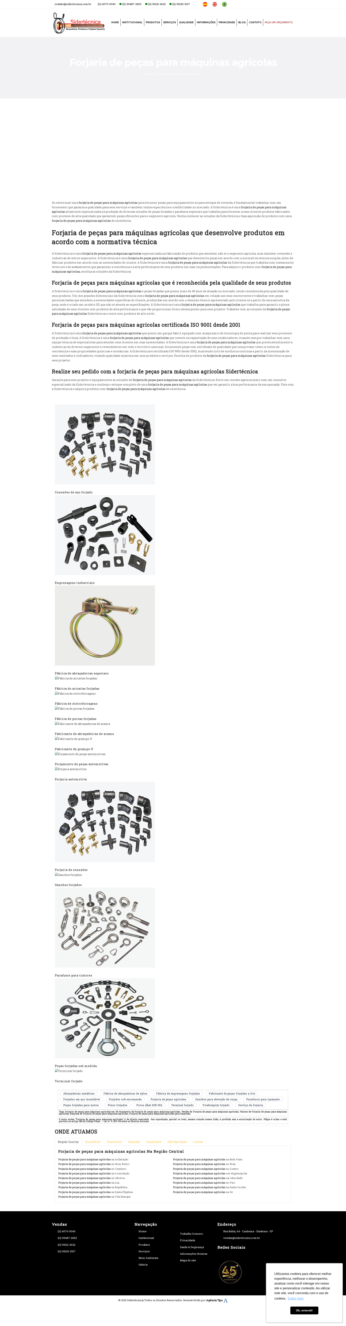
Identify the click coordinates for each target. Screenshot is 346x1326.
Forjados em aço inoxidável (81, 1099)
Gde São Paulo (177, 1142)
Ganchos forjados (68, 885)
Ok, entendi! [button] (304, 1310)
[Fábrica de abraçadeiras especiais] (105, 625)
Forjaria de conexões (71, 870)
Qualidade (186, 22)
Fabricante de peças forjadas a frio (232, 1093)
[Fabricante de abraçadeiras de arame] (82, 723)
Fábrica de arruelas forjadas (77, 688)
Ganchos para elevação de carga (216, 1099)
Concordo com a (219, 167)
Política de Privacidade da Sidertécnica (230, 167)
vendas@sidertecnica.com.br (241, 1238)
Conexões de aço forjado (74, 492)
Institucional (132, 22)
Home (115, 22)
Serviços (169, 22)
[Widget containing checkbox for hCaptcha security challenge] (215, 181)
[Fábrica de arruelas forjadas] (76, 678)
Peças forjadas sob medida (76, 1066)
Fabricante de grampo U (74, 749)
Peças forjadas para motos (81, 1105)
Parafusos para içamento (263, 1099)
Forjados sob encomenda (125, 1099)
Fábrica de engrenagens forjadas (178, 1093)
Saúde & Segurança (192, 1247)
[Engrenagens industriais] (105, 535)
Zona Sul (134, 1142)
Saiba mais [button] (296, 1298)
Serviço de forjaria (250, 1105)
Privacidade (227, 22)
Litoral (198, 1142)
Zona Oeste (114, 1142)
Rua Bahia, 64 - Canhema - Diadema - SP (248, 1231)
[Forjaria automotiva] (70, 769)
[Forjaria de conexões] (105, 821)
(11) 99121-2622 (66, 1244)
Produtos (153, 22)
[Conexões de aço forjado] (105, 444)
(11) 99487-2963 (67, 1238)
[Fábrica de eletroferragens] (75, 693)
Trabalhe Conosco (191, 1233)
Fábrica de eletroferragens (76, 703)
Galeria (143, 1264)
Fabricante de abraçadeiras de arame (84, 734)
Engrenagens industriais (75, 583)
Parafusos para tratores (73, 975)
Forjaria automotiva (71, 779)
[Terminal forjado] (69, 1071)
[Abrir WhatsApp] (10, 1316)
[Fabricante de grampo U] (73, 739)
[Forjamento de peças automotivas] (80, 754)
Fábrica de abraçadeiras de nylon (125, 1093)
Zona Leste (154, 1142)
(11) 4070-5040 (66, 1231)
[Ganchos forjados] (68, 875)
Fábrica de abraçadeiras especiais (82, 673)
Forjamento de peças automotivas (82, 764)
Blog (242, 22)
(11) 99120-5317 (66, 1251)
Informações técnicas (193, 1253)
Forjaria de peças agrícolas (168, 1099)
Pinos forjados (118, 1105)
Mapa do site (188, 1260)
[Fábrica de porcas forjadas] (75, 708)
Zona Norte (93, 1142)
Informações (206, 22)
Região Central (68, 1142)
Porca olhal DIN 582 (149, 1105)
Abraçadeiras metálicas (79, 1093)
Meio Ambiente (148, 1258)
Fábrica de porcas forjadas (76, 719)
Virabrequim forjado (215, 1105)
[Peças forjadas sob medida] (105, 1018)
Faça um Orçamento (279, 22)
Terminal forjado (69, 1081)
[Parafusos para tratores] (105, 927)
